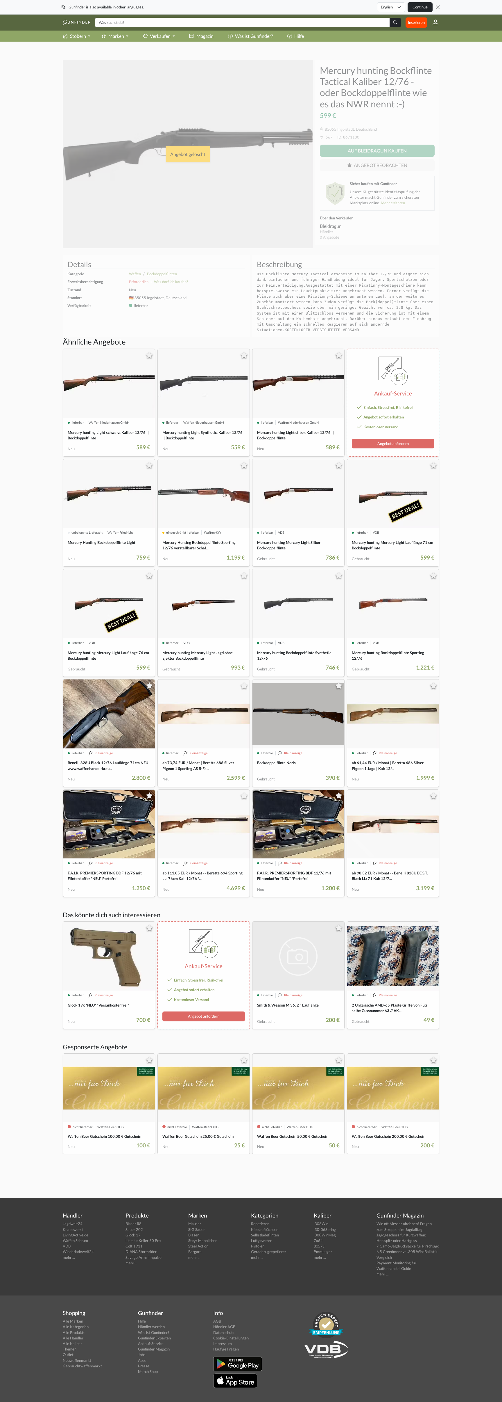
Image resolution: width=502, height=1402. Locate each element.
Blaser (193, 1235)
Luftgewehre (261, 1240)
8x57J (319, 1246)
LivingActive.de (75, 1235)
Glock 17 (133, 1235)
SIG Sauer (196, 1229)
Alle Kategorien (76, 1326)
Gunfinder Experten (154, 1338)
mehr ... (69, 1257)
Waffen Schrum (75, 1240)
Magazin (205, 36)
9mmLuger (323, 1251)
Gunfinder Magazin (154, 1349)
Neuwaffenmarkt (77, 1360)
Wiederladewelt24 (78, 1251)
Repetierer (260, 1223)
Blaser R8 (133, 1223)
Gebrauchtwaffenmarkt (82, 1366)
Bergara (195, 1251)
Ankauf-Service (151, 1343)
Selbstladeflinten (265, 1235)
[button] (433, 22)
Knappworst (73, 1229)
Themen (69, 1349)
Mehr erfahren (393, 202)
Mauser (194, 1223)
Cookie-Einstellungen (231, 1338)
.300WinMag (325, 1235)
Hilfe (299, 36)
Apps (142, 1360)
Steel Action (198, 1246)
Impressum (222, 1343)
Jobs (142, 1354)
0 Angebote (329, 237)
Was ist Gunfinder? (254, 36)
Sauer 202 (134, 1229)
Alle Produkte (74, 1332)
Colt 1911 (134, 1246)
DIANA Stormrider (141, 1251)
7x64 (318, 1240)
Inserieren (416, 22)
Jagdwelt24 (73, 1223)
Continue (420, 7)
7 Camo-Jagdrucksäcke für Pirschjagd (407, 1246)
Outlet (68, 1354)
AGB (217, 1321)
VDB (67, 1246)
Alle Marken (73, 1321)
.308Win (321, 1223)
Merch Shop (148, 1371)
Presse (143, 1366)
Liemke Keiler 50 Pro (143, 1240)
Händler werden (151, 1326)
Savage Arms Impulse (144, 1257)
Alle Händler (73, 1338)
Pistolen (257, 1246)
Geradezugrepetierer (268, 1251)
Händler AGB (224, 1326)
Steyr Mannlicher (202, 1240)
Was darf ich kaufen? (171, 281)
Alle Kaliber (72, 1343)
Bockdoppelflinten (162, 273)
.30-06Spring (325, 1229)
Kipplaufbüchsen (264, 1229)
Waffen (135, 273)
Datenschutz (223, 1332)
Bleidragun (331, 226)
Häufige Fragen (226, 1349)
